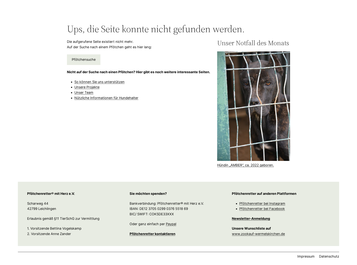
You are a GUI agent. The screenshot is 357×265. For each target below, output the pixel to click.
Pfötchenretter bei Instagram (262, 203)
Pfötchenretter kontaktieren (152, 234)
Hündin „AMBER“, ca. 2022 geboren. (245, 165)
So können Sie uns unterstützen (99, 82)
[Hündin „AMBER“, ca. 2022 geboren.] (253, 107)
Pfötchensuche (84, 59)
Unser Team (83, 92)
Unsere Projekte (86, 87)
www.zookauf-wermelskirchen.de (258, 234)
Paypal (171, 224)
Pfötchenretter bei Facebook (262, 209)
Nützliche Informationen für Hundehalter (106, 98)
